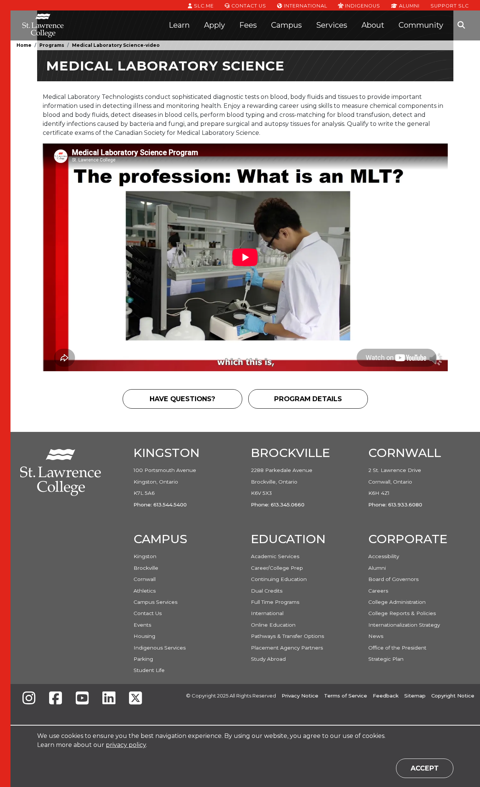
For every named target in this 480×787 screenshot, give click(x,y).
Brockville (146, 568)
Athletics (145, 591)
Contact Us (248, 6)
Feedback (386, 696)
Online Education (273, 625)
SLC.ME (203, 6)
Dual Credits (266, 591)
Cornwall (145, 579)
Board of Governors (393, 579)
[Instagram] (29, 699)
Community (421, 25)
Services (331, 25)
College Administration (397, 602)
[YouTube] (82, 699)
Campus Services (155, 602)
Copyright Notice (452, 696)
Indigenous (362, 6)
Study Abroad (268, 659)
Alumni (409, 6)
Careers (378, 591)
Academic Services (275, 556)
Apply (214, 25)
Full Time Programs (275, 602)
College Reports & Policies (402, 613)
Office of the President (397, 648)
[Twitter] (135, 699)
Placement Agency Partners (287, 648)
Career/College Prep (277, 568)
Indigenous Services (160, 648)
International (304, 6)
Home (24, 45)
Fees (248, 25)
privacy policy (126, 744)
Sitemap (415, 696)
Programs (51, 45)
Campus (286, 25)
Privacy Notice (300, 696)
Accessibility (383, 556)
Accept (425, 768)
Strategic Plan (386, 659)
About (373, 25)
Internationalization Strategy (404, 625)
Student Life (149, 670)
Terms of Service (345, 696)
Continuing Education (279, 579)
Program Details (319, 401)
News (375, 636)
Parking (143, 659)
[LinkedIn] (109, 699)
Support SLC (449, 6)
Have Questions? (196, 401)
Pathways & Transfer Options (287, 636)
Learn (179, 25)
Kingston (145, 556)
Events (142, 625)
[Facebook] (55, 699)
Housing (144, 636)
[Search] (461, 25)
